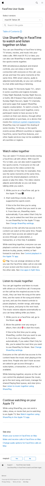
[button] (36, 3)
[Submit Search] (5, 25)
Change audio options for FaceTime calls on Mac (22, 444)
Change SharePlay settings (22, 223)
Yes (17, 458)
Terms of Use (17, 482)
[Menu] (42, 3)
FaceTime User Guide (13, 9)
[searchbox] (22, 25)
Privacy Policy (6, 482)
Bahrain (4, 476)
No (30, 458)
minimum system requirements (26, 122)
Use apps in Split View (29, 270)
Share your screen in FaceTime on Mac (20, 436)
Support (9, 465)
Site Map (25, 482)
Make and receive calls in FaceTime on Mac (22, 439)
